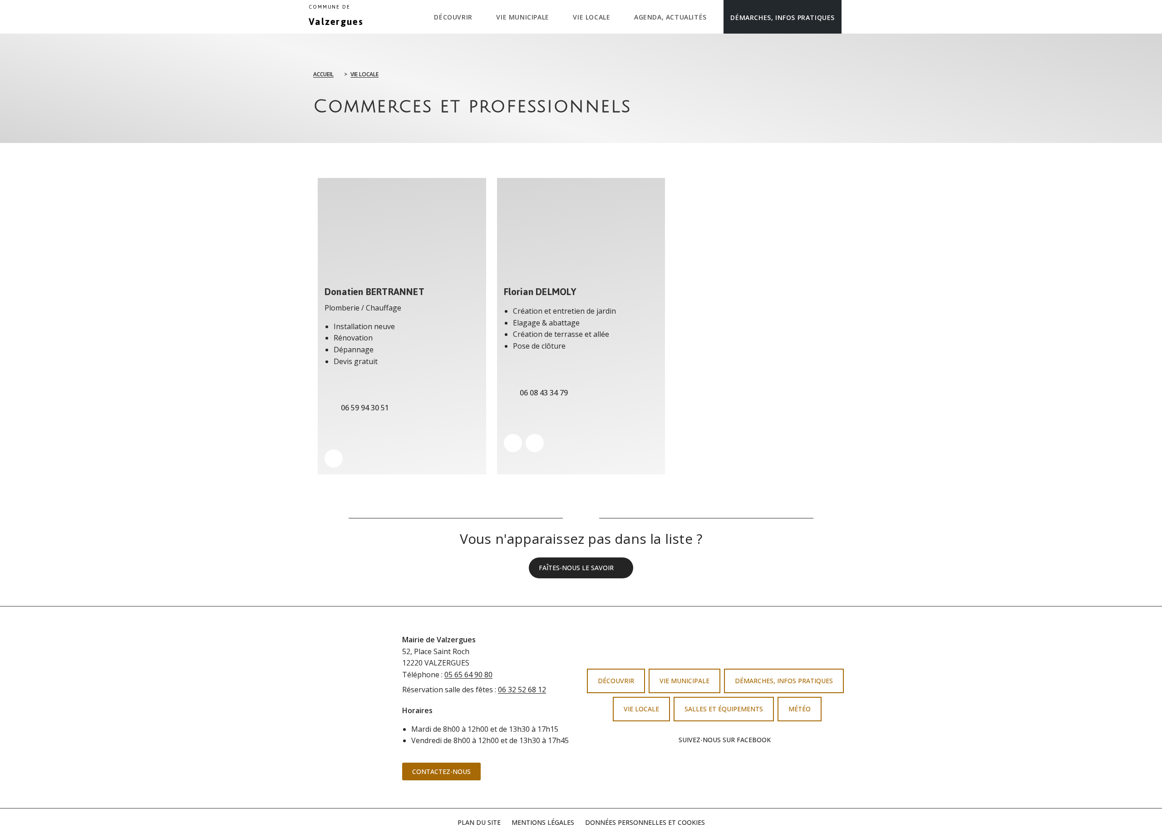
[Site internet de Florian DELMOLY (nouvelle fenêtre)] (513, 443)
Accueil (323, 74)
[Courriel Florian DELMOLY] (535, 443)
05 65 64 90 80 (468, 675)
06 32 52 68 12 (522, 690)
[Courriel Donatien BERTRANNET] (334, 458)
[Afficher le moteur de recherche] (851, 17)
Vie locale (364, 74)
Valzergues (336, 16)
